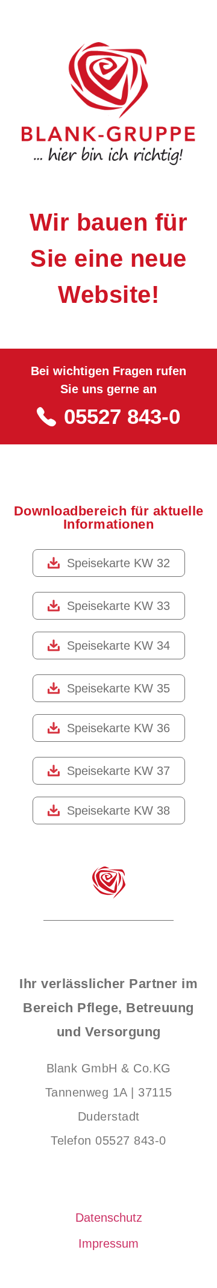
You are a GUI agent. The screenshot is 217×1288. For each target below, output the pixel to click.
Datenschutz (108, 1217)
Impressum (108, 1243)
